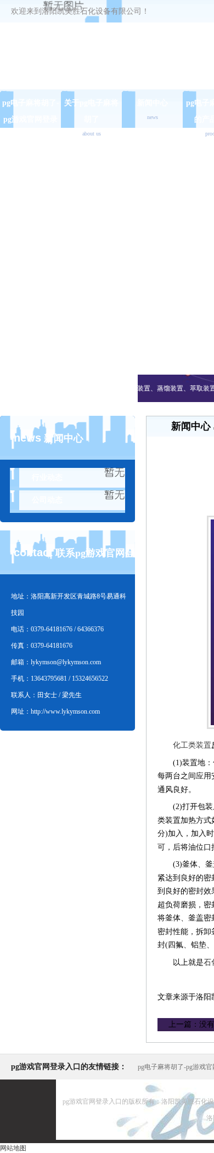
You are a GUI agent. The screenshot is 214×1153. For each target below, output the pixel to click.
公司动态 (47, 500)
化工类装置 (192, 745)
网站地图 (13, 1148)
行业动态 (47, 477)
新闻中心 (152, 109)
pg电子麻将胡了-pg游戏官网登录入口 (30, 119)
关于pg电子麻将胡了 (91, 118)
